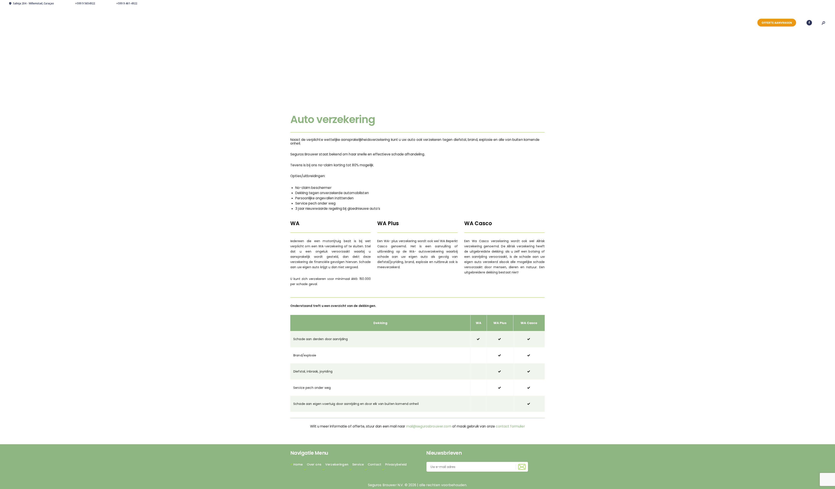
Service (358, 464)
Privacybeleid (396, 464)
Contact (374, 464)
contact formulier (510, 426)
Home (298, 464)
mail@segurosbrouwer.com (428, 426)
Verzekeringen (336, 464)
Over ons (314, 464)
